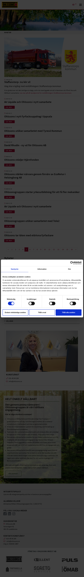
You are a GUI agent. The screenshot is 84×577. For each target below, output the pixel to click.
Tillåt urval (42, 312)
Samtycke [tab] (14, 269)
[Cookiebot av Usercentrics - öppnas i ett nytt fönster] (71, 263)
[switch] (32, 303)
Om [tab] (69, 269)
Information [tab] (42, 269)
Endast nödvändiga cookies (15, 312)
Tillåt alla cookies (68, 312)
